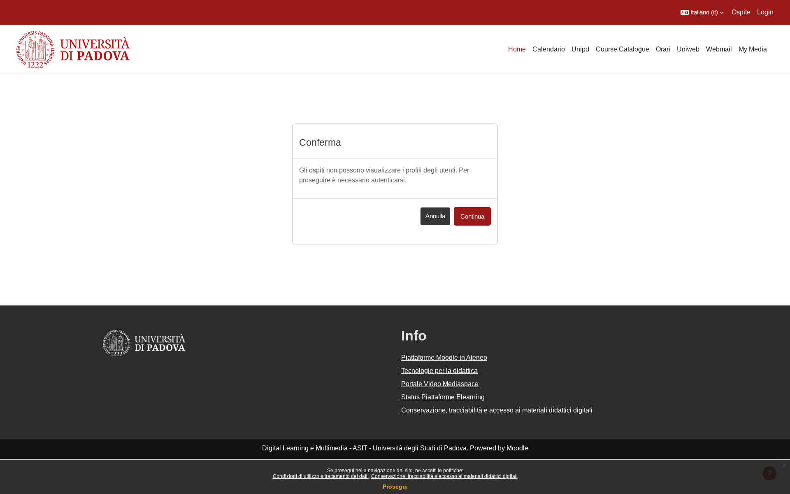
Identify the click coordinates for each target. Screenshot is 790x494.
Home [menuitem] (517, 49)
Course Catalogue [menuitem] (622, 49)
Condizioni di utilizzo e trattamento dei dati (321, 476)
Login (765, 12)
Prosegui (395, 486)
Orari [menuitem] (663, 49)
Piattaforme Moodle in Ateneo (444, 357)
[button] (702, 12)
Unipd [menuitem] (580, 49)
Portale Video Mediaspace (440, 383)
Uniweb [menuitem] (688, 49)
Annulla (435, 215)
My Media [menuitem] (753, 49)
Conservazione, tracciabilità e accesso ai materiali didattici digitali (444, 476)
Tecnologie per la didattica (439, 370)
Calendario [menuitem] (548, 49)
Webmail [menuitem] (719, 49)
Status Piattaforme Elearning (443, 397)
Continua (472, 216)
